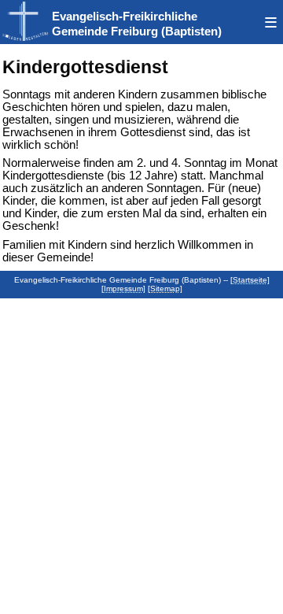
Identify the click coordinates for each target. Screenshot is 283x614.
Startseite (250, 280)
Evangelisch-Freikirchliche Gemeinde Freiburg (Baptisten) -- (122, 280)
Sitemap (165, 288)
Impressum (123, 288)
